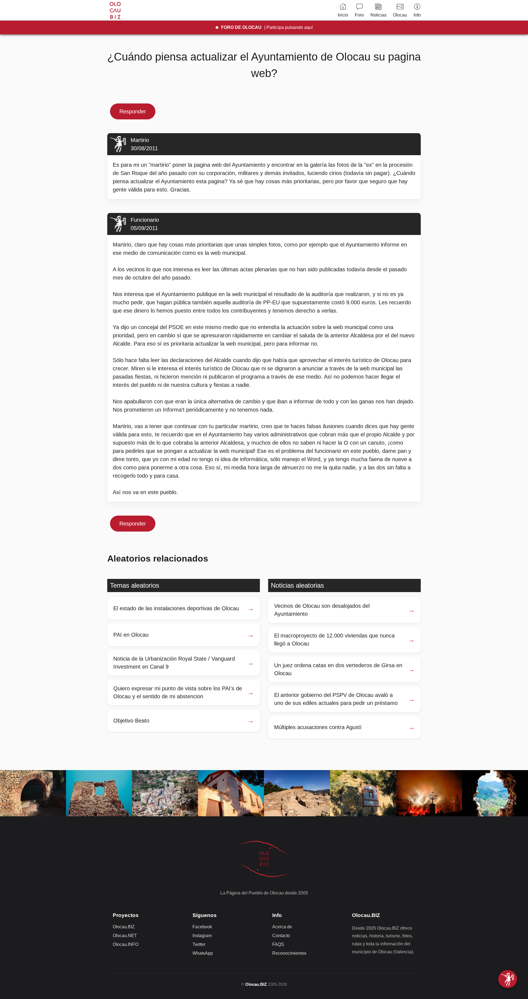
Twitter (199, 944)
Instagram (202, 935)
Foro (359, 15)
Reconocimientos (289, 953)
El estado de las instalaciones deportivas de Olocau (176, 608)
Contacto (281, 935)
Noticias (378, 15)
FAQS (278, 944)
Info (417, 15)
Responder (132, 111)
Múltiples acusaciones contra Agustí (318, 727)
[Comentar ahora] (507, 979)
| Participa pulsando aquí (267, 27)
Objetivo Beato (131, 721)
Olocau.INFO (125, 944)
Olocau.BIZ (124, 926)
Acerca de (282, 926)
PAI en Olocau (130, 635)
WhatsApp (203, 953)
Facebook (202, 926)
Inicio (343, 15)
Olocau (400, 15)
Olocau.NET (125, 935)
